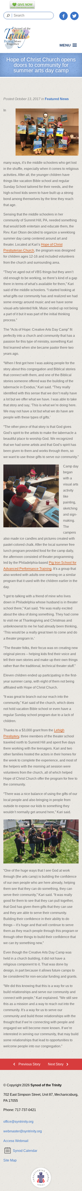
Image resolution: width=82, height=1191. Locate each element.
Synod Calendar (25, 1150)
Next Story (55, 1064)
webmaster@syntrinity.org (22, 1131)
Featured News (57, 99)
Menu (65, 45)
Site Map (10, 1160)
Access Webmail (15, 1141)
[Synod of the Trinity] (18, 38)
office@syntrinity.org (18, 1121)
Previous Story (29, 1064)
